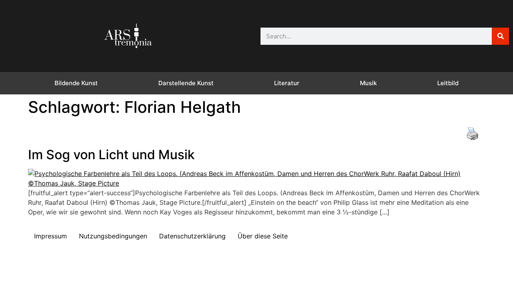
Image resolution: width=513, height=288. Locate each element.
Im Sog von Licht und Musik (111, 154)
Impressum (50, 236)
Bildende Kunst (76, 83)
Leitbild (447, 83)
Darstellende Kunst (186, 83)
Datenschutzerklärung (192, 236)
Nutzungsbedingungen (113, 236)
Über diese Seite (263, 236)
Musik (368, 83)
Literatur (286, 83)
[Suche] (500, 36)
